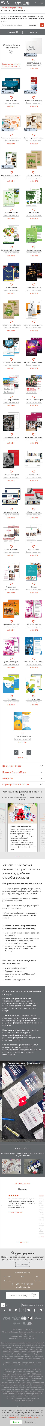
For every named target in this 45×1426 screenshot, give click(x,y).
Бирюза (34, 587)
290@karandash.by (23, 1287)
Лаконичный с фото (11, 474)
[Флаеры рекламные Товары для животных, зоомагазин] (11, 122)
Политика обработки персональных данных (22, 1398)
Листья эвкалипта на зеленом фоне (14, 175)
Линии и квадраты (34, 699)
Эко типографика (33, 175)
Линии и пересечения (22, 736)
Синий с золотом (11, 287)
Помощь (7, 1281)
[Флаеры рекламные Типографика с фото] (11, 384)
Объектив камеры (34, 512)
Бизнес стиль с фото (11, 437)
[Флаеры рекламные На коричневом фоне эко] (11, 309)
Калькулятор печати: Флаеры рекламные (11, 65)
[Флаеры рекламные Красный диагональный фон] (34, 85)
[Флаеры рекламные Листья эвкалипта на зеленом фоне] (11, 160)
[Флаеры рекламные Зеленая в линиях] (11, 197)
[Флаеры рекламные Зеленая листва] (34, 197)
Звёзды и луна (11, 100)
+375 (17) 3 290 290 (23, 1284)
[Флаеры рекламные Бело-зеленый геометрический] (11, 234)
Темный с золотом (34, 287)
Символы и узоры (11, 549)
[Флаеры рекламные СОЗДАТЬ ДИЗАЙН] (34, 47)
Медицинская (11, 587)
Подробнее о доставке (33, 1365)
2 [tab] (21, 857)
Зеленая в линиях (11, 213)
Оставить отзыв (24, 1183)
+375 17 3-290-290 (15, 1338)
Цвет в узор (11, 699)
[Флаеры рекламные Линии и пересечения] (22, 721)
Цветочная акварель (34, 624)
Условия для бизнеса (22, 1272)
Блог (37, 1276)
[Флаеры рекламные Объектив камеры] (34, 496)
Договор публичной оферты (22, 1400)
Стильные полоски (11, 512)
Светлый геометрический (11, 362)
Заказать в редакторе (33, 66)
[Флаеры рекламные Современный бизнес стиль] (34, 421)
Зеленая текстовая (34, 250)
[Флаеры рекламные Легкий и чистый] (34, 459)
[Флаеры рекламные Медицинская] (11, 571)
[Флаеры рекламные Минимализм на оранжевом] (34, 309)
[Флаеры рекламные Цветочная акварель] (34, 609)
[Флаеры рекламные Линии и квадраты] (34, 683)
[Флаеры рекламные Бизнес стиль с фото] (11, 421)
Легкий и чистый (33, 474)
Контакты (37, 1281)
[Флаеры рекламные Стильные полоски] (11, 496)
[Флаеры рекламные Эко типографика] (34, 160)
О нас (23, 1276)
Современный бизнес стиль (34, 437)
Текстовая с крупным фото (34, 400)
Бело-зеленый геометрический (12, 250)
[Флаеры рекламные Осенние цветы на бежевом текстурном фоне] (34, 122)
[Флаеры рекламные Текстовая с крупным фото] (34, 384)
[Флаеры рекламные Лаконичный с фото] (11, 459)
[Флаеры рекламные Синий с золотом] (11, 272)
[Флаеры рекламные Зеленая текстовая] (34, 234)
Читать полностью (15, 1212)
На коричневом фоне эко (11, 325)
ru (3, 1305)
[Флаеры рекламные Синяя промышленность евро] (34, 646)
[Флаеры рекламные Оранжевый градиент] (11, 609)
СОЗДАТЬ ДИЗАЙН (34, 63)
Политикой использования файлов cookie (23, 1417)
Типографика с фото (11, 400)
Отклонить (29, 1422)
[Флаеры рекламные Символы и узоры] (11, 534)
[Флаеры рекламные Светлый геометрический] (11, 347)
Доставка (7, 1276)
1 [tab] (17, 857)
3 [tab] (24, 857)
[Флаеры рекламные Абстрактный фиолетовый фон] (34, 347)
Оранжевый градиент (11, 624)
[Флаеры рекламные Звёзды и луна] (11, 85)
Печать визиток (22, 1407)
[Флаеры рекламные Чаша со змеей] (34, 534)
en (7, 1305)
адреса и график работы (35, 1358)
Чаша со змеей (33, 549)
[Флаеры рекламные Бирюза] (34, 571)
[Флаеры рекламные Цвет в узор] (11, 683)
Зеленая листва (33, 213)
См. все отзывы (22, 1242)
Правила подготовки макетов (32, 1305)
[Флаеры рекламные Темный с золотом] (34, 272)
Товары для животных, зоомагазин (14, 138)
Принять (16, 1422)
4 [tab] (28, 857)
